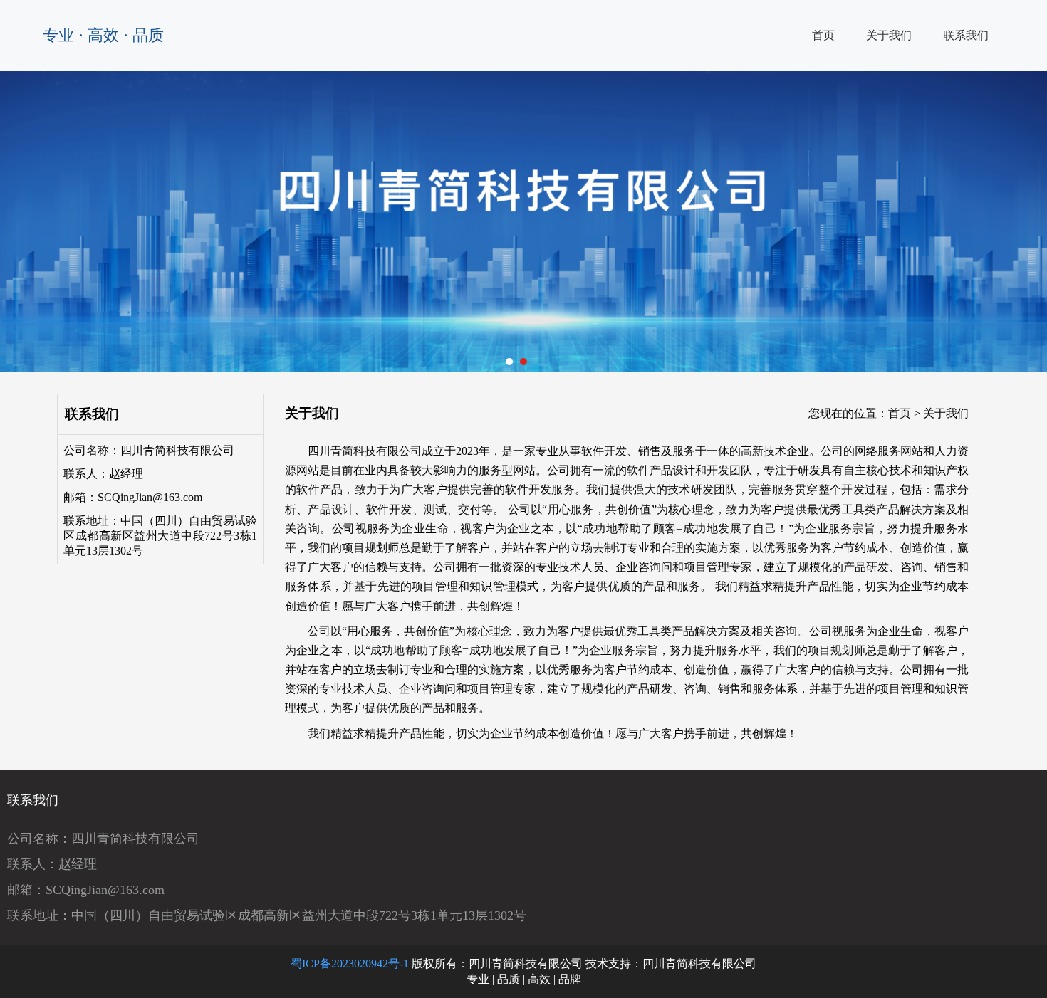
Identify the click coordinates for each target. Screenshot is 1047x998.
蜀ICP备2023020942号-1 (350, 963)
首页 (823, 35)
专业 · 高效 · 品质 (103, 35)
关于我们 (889, 35)
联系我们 (966, 35)
